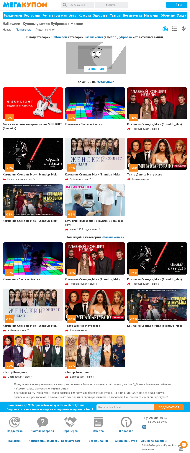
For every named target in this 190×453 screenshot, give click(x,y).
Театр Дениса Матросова (144, 174)
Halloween (59, 37)
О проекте (126, 431)
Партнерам (70, 431)
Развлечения (13, 15)
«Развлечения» (113, 237)
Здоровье (100, 15)
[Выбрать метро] (165, 28)
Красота (85, 15)
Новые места (132, 15)
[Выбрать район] (174, 28)
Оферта (98, 431)
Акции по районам (154, 441)
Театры (115, 15)
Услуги (181, 15)
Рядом (45, 29)
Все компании (98, 441)
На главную (95, 69)
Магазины (151, 15)
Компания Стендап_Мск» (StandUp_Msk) (154, 124)
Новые (7, 29)
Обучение (168, 15)
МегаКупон (25, 5)
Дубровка (124, 37)
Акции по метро (126, 441)
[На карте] (184, 28)
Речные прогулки (54, 15)
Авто (72, 15)
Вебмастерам (70, 441)
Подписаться (169, 407)
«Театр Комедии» (15, 372)
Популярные (23, 29)
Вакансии (14, 441)
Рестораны (32, 15)
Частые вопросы (42, 431)
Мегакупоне (105, 82)
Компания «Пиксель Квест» (83, 124)
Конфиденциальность (43, 441)
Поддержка (15, 431)
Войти (177, 5)
